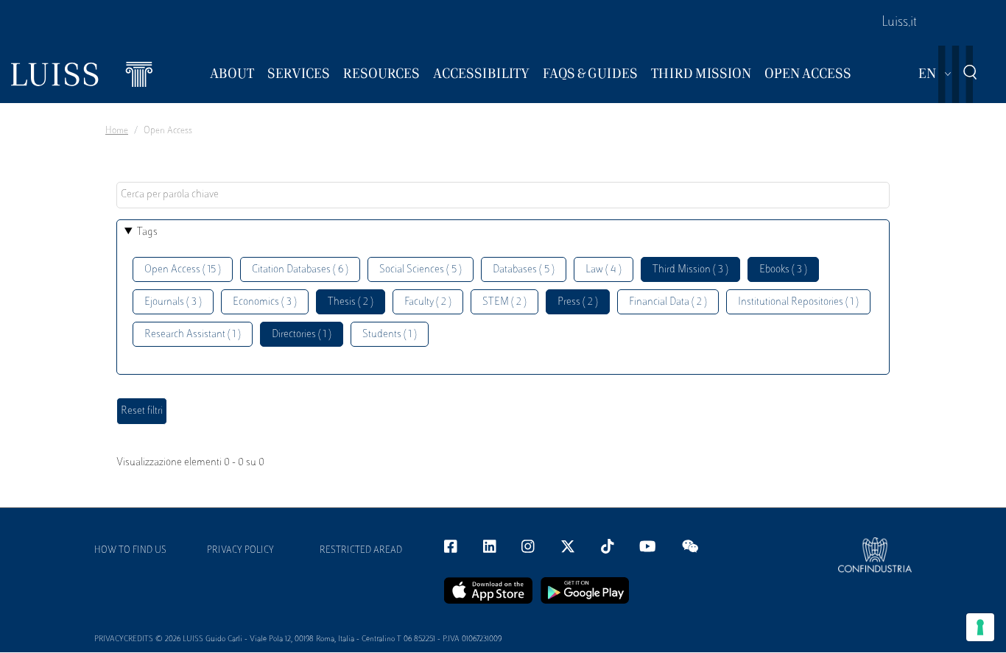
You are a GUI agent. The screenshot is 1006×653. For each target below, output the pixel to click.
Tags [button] (147, 232)
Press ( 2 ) (577, 302)
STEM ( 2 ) (504, 302)
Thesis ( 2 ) (350, 302)
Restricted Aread (361, 550)
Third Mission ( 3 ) (690, 269)
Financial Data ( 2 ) (668, 302)
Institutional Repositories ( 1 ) (798, 302)
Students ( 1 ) (389, 334)
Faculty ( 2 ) (427, 302)
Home (116, 131)
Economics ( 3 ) (265, 302)
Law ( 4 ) (603, 269)
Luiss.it (899, 22)
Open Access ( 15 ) (182, 269)
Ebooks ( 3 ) (783, 269)
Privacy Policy (240, 550)
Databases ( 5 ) (524, 269)
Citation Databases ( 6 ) (300, 269)
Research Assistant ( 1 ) (192, 334)
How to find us (130, 550)
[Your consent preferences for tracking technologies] (980, 627)
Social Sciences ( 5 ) (420, 269)
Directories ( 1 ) (301, 334)
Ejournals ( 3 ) (173, 302)
